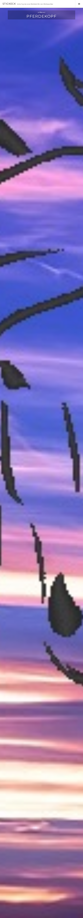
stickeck (9, 3)
